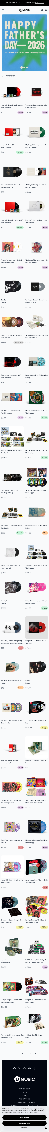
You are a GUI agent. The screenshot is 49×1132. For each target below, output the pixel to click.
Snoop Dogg (29, 843)
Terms (24, 1092)
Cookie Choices (24, 1099)
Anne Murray (5, 962)
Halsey (27, 377)
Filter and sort (10, 76)
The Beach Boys (6, 1037)
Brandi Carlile (38, 803)
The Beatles (29, 222)
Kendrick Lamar (30, 302)
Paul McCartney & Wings (34, 962)
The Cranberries (6, 922)
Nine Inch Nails (6, 107)
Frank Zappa (29, 493)
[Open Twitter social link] (19, 1068)
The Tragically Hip (7, 187)
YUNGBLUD (5, 643)
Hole (27, 1037)
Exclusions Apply (39, 3)
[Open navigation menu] (3, 10)
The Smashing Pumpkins (18, 643)
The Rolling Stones (7, 262)
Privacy (24, 1095)
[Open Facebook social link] (14, 1068)
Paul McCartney (31, 147)
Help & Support (24, 1089)
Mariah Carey (30, 603)
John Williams (30, 882)
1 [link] (13, 1053)
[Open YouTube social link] (29, 1068)
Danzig (3, 302)
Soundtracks (5, 338)
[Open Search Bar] (42, 10)
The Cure (28, 643)
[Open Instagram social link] (24, 1068)
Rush (27, 723)
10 (31, 1053)
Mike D (3, 843)
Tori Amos (28, 763)
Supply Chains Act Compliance (24, 1102)
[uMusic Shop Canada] (24, 10)
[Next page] (35, 1053)
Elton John (29, 803)
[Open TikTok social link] (34, 1068)
